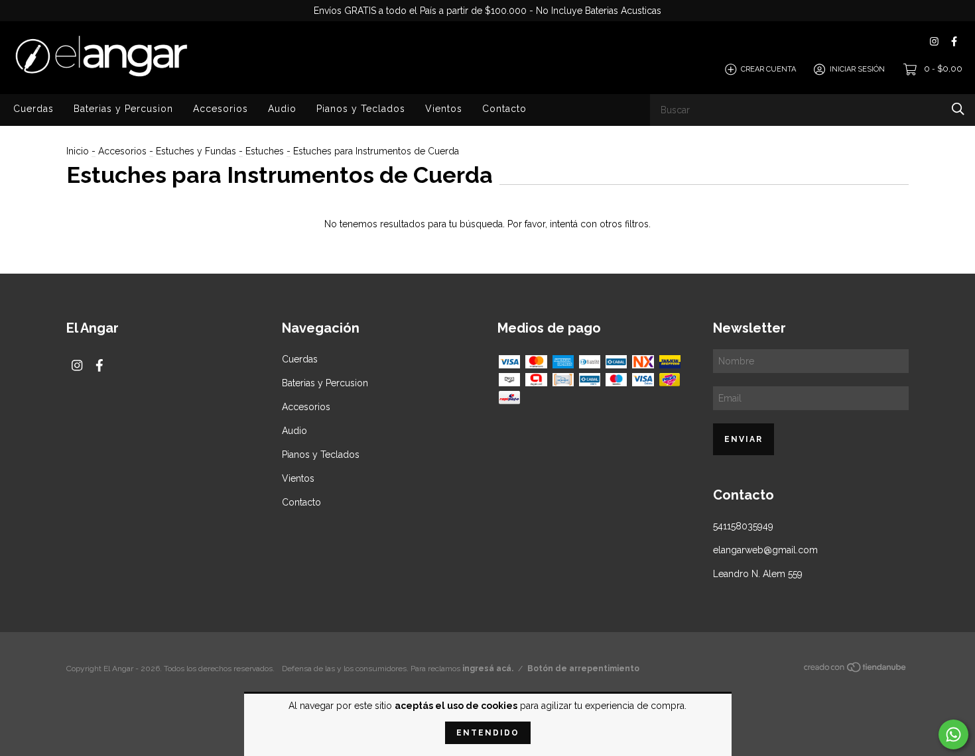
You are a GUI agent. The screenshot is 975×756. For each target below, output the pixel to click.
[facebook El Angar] (954, 41)
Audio (282, 108)
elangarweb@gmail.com (765, 550)
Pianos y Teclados (360, 108)
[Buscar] (958, 109)
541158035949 (743, 526)
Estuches (264, 151)
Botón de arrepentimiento (583, 668)
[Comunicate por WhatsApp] (953, 734)
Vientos (443, 108)
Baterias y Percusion (123, 108)
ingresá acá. (487, 668)
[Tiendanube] (856, 670)
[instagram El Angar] (934, 41)
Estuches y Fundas (196, 151)
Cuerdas (33, 108)
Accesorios (220, 108)
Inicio (77, 151)
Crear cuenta (768, 69)
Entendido (487, 732)
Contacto (504, 108)
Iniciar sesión (857, 69)
